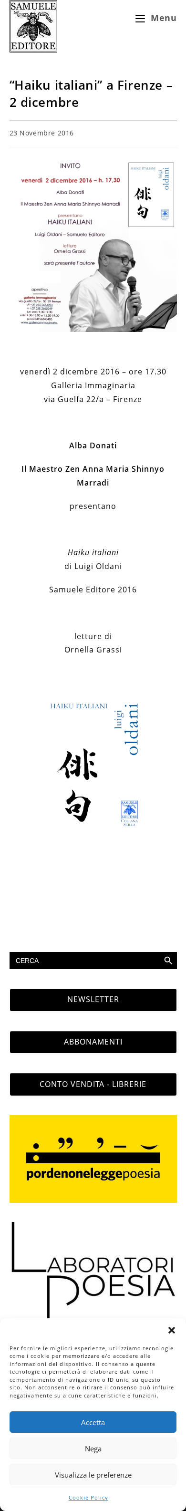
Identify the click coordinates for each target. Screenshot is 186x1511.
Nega (93, 1448)
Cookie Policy (88, 1497)
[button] (171, 1330)
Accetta (93, 1422)
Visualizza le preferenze (93, 1475)
